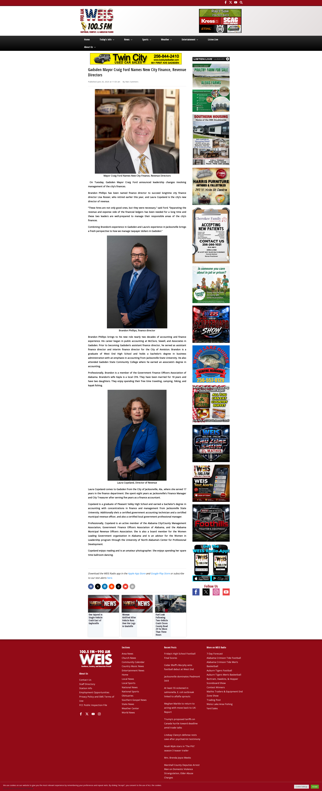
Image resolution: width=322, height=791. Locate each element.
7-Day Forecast (215, 653)
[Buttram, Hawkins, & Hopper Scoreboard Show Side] (211, 323)
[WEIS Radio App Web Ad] (211, 562)
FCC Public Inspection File (93, 705)
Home (87, 39)
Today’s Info (106, 39)
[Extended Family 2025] (211, 284)
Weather (165, 39)
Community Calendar (133, 662)
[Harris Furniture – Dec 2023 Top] (211, 185)
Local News (128, 678)
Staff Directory (87, 684)
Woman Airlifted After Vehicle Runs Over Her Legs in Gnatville (129, 620)
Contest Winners (216, 687)
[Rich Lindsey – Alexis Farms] (211, 87)
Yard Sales (212, 708)
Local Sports (128, 683)
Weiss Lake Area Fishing (220, 704)
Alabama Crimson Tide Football (224, 657)
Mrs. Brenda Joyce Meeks (177, 757)
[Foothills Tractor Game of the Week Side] (211, 522)
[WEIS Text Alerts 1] (211, 482)
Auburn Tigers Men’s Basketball (224, 674)
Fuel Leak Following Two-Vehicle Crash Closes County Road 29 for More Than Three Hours (162, 624)
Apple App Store (136, 573)
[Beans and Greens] (211, 403)
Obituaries (127, 695)
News (127, 39)
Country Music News (133, 666)
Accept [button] (314, 786)
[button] (241, 3)
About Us (88, 47)
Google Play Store (160, 573)
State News (128, 704)
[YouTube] (235, 2)
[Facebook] (225, 2)
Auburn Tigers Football (219, 670)
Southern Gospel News (134, 699)
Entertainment (188, 39)
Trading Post (214, 699)
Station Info (85, 688)
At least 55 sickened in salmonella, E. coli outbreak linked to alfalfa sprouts (179, 692)
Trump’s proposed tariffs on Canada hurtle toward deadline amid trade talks (181, 723)
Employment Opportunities (94, 692)
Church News (129, 657)
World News (128, 712)
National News (130, 687)
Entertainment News (133, 670)
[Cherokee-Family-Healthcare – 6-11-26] (211, 235)
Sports (145, 39)
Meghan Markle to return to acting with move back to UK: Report (180, 707)
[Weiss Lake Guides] (211, 363)
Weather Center (130, 708)
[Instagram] (99, 714)
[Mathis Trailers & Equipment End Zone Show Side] (211, 443)
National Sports (130, 691)
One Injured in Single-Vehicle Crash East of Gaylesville (95, 619)
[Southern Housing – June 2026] (211, 139)
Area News (127, 653)
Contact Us (85, 679)
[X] (230, 2)
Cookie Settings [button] (301, 786)
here (109, 577)
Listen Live (213, 39)
